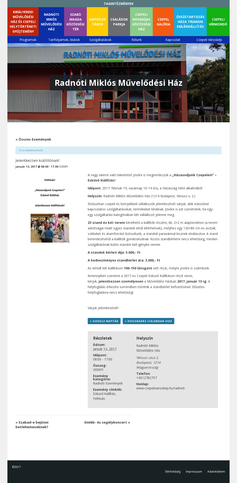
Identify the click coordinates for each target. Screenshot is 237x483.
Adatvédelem (216, 472)
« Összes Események (33, 139)
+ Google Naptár (104, 321)
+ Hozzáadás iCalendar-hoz (148, 321)
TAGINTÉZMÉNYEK (119, 3)
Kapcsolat (172, 39)
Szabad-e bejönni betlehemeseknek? (32, 424)
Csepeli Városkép (209, 39)
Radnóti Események (108, 383)
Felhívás (99, 398)
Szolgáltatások (100, 39)
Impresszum (194, 472)
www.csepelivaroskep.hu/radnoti (160, 388)
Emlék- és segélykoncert (107, 422)
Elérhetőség (173, 472)
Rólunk (136, 39)
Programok (27, 39)
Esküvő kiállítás (104, 393)
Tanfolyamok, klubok (64, 39)
